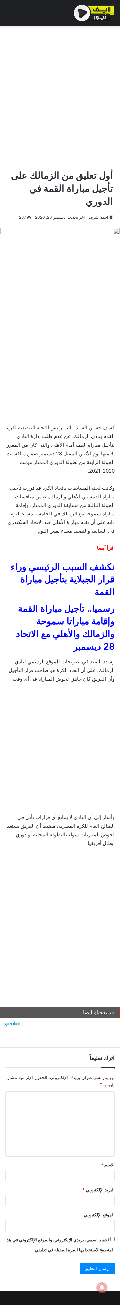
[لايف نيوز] (94, 13)
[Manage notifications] (102, 1287)
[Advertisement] (60, 92)
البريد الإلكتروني (98, 1189)
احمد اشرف (98, 217)
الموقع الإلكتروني (99, 1214)
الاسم (108, 1164)
